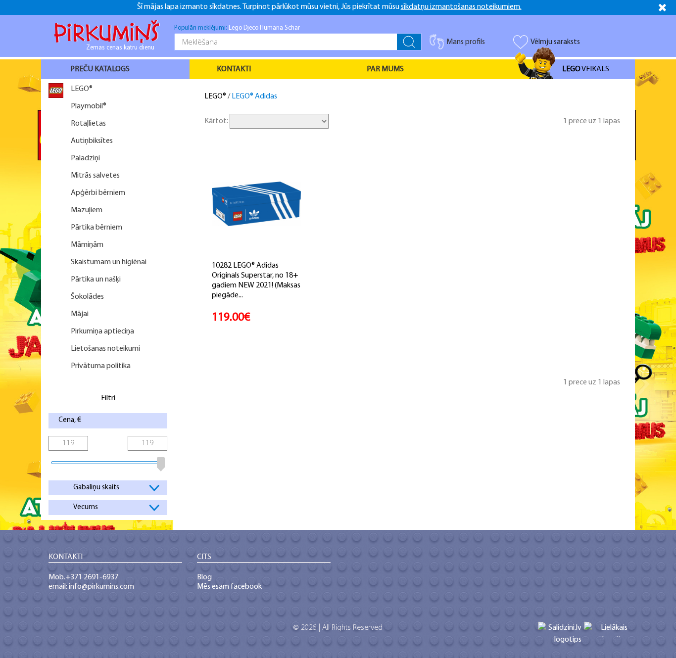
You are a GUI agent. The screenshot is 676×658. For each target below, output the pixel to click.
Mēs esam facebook (229, 587)
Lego (235, 28)
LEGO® (215, 96)
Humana (271, 28)
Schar (292, 28)
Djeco (250, 28)
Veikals (585, 69)
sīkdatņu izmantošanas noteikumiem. (461, 7)
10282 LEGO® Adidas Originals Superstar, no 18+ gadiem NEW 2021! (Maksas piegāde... (256, 280)
